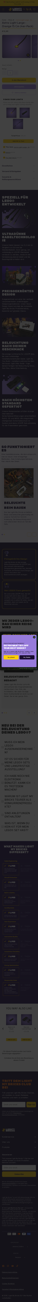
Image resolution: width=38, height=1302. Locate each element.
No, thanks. (27, 657)
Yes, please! (11, 657)
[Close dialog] (34, 637)
